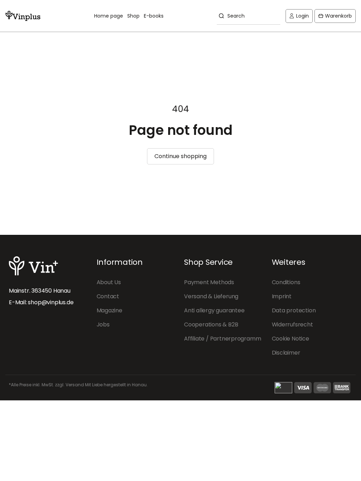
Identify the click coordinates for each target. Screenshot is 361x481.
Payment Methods (209, 282)
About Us (109, 282)
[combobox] (248, 16)
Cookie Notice (290, 339)
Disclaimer (286, 353)
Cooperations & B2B (211, 324)
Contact (108, 296)
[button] (335, 16)
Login (299, 17)
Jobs (103, 324)
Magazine (109, 310)
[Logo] (23, 16)
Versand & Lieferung (211, 296)
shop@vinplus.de (50, 302)
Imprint (282, 296)
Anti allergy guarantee (214, 310)
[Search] (220, 16)
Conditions (286, 282)
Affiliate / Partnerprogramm (222, 339)
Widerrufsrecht (292, 324)
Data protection (294, 310)
